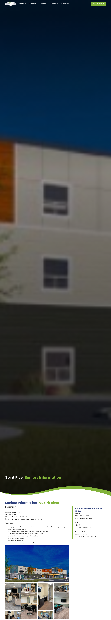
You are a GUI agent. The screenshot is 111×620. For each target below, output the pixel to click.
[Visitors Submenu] (57, 3)
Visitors (53, 4)
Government (65, 4)
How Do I (22, 4)
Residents (32, 4)
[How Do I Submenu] (26, 3)
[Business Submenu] (47, 3)
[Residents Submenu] (37, 3)
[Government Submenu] (70, 3)
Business (43, 4)
